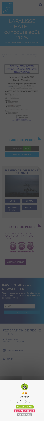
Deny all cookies (24, 411)
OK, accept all (25, 407)
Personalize (24, 415)
